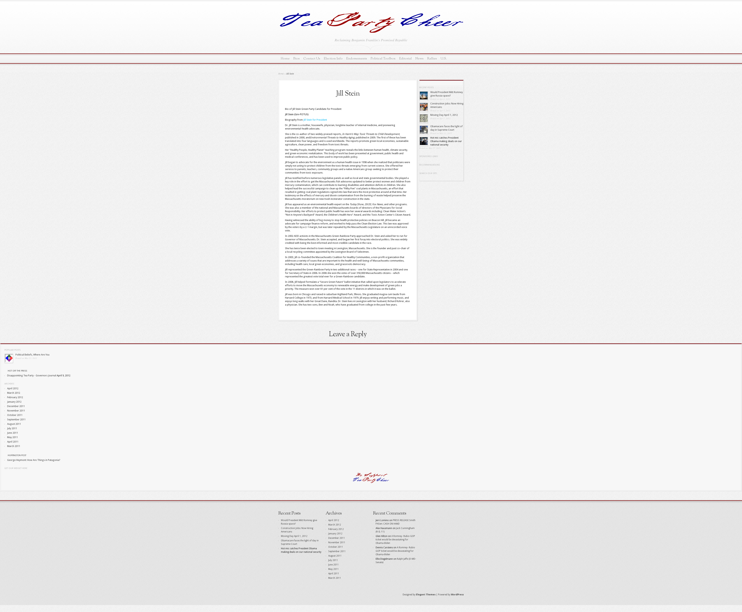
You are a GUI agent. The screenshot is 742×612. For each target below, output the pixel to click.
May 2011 (12, 437)
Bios (296, 58)
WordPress (457, 594)
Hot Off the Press (17, 371)
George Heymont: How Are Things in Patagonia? (33, 460)
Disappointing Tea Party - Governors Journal (31, 375)
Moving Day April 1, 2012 (444, 114)
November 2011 (16, 410)
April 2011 (12, 441)
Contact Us (311, 58)
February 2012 (15, 397)
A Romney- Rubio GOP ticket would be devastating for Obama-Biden (395, 539)
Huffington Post (17, 455)
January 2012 (14, 401)
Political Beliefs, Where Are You (32, 354)
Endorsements (356, 58)
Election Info (333, 58)
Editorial (405, 58)
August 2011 (14, 423)
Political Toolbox (383, 58)
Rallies (432, 58)
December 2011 (16, 406)
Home (285, 58)
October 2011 (14, 415)
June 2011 (12, 432)
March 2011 (13, 446)
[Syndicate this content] (5, 371)
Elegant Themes (426, 594)
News (419, 58)
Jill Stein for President (315, 119)
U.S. (444, 58)
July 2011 (12, 428)
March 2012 (13, 392)
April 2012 (12, 388)
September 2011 (16, 419)
